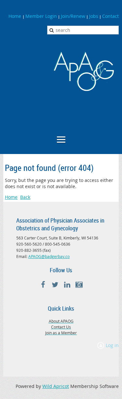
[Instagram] (79, 284)
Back (25, 197)
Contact (110, 16)
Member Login (41, 16)
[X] (55, 284)
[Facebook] (43, 284)
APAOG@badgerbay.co (49, 256)
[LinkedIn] (67, 284)
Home (15, 16)
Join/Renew (73, 16)
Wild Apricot (55, 386)
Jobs (93, 16)
